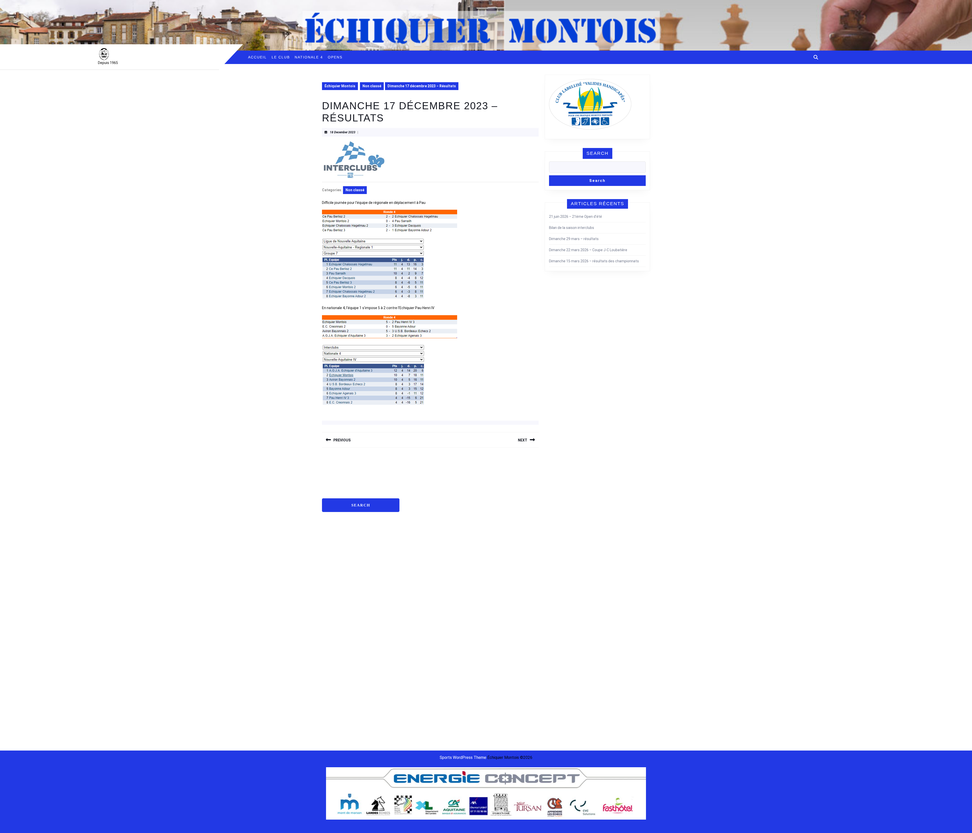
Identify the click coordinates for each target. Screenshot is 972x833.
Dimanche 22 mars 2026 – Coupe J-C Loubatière (588, 250)
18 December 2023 (342, 132)
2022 (599, 486)
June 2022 (414, 728)
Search (597, 153)
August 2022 (416, 713)
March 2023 (415, 673)
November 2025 (418, 524)
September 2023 (419, 650)
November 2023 (418, 634)
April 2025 (413, 548)
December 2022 (418, 689)
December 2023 (418, 626)
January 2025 (417, 571)
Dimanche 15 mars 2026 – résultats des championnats (594, 261)
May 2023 (413, 658)
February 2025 (417, 564)
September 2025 (419, 540)
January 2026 (417, 509)
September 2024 (419, 603)
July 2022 (413, 720)
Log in (493, 485)
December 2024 (418, 579)
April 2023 (413, 666)
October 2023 (417, 642)
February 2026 (417, 501)
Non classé (371, 86)
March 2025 (415, 556)
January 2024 (417, 618)
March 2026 (415, 493)
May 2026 (413, 485)
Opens (335, 57)
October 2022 (417, 705)
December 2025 (418, 517)
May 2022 (413, 736)
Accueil (257, 57)
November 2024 (418, 587)
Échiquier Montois (340, 86)
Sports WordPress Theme (463, 757)
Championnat (584, 486)
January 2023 (417, 681)
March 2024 (415, 611)
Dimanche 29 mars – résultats (574, 239)
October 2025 (417, 532)
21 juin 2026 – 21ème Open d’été (575, 217)
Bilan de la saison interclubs (571, 228)
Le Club (281, 57)
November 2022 (418, 697)
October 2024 (417, 595)
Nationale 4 (309, 57)
